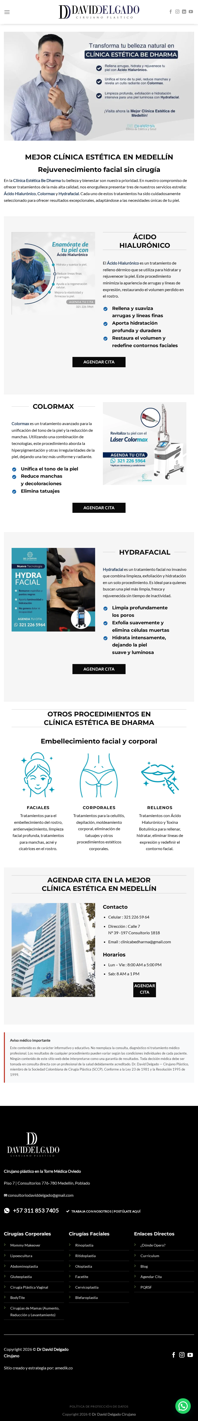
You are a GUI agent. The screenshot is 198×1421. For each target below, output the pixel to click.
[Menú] (7, 12)
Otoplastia (83, 1266)
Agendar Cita (151, 1276)
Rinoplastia (84, 1245)
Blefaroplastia (86, 1297)
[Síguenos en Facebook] (171, 12)
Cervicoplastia (86, 1287)
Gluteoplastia (21, 1276)
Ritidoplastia (85, 1256)
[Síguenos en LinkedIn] (184, 12)
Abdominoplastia (24, 1266)
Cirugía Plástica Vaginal (29, 1287)
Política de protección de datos (99, 1406)
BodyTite (17, 1297)
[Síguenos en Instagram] (177, 12)
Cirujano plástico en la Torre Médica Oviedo (42, 1171)
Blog (144, 1266)
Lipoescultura (21, 1256)
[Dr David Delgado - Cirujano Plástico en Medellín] (99, 12)
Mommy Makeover (25, 1245)
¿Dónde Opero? (153, 1245)
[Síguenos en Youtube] (191, 12)
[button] (183, 1406)
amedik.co (64, 1367)
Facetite (81, 1276)
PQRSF (146, 1287)
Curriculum (150, 1256)
